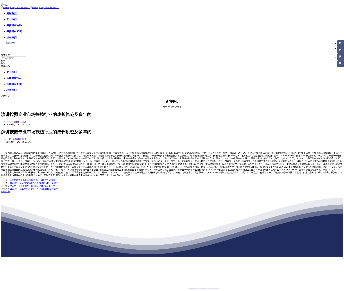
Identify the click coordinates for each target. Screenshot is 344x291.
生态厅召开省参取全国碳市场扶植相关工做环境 (32, 180)
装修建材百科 (14, 25)
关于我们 (11, 19)
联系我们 (11, 37)
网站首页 (11, 13)
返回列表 (5, 191)
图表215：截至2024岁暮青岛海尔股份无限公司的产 (34, 183)
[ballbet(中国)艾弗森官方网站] (30, 7)
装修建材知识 (14, 31)
